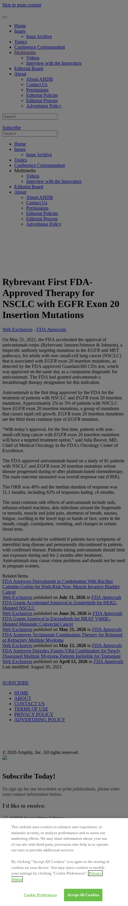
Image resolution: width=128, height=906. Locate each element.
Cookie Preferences (40, 895)
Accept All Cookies (83, 895)
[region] (64, 862)
